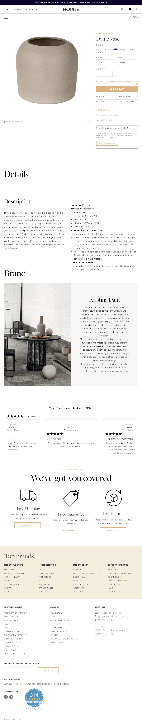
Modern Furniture (13, 565)
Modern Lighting (47, 565)
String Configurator (15, 654)
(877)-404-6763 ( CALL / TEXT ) (113, 616)
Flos (41, 580)
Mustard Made (11, 584)
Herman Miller (12, 577)
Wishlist (54, 635)
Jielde (42, 569)
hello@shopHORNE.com (110, 115)
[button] (14, 442)
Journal (54, 617)
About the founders (60, 620)
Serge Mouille (46, 588)
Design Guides (56, 643)
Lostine (77, 580)
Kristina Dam (105, 33)
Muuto (7, 588)
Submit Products (58, 631)
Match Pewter (80, 584)
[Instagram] (11, 698)
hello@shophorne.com (109, 613)
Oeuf (6, 580)
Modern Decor (80, 565)
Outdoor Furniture (118, 565)
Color (99, 58)
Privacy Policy (11, 646)
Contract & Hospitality (15, 635)
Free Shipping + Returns (15, 613)
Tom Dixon (78, 591)
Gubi (6, 591)
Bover (42, 591)
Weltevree (78, 588)
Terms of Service (12, 643)
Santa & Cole (45, 584)
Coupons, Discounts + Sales (64, 639)
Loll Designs (114, 584)
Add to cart (117, 89)
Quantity (101, 69)
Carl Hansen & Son (117, 580)
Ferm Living (10, 569)
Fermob (112, 569)
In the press (55, 624)
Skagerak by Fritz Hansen (121, 573)
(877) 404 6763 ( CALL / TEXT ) (21, 9)
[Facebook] (6, 698)
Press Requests (12, 650)
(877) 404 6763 (106, 120)
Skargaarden (115, 591)
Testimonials (56, 628)
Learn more (27, 525)
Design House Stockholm (86, 573)
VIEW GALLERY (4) (12, 122)
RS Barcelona (115, 577)
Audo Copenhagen (14, 573)
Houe (110, 588)
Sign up (48, 670)
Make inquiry (107, 143)
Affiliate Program (13, 639)
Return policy (11, 620)
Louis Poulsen (46, 573)
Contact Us (10, 628)
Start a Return (11, 617)
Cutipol (77, 569)
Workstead (45, 577)
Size (120, 58)
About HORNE (56, 613)
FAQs (6, 624)
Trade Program (12, 631)
